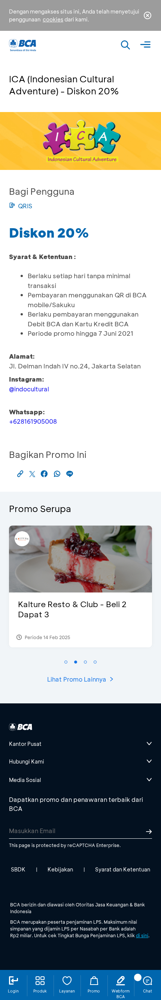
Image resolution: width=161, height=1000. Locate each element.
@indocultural (29, 389)
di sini (142, 935)
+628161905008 (33, 421)
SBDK (18, 869)
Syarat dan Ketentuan (122, 869)
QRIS (25, 206)
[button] (65, 662)
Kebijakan (60, 869)
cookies (53, 19)
